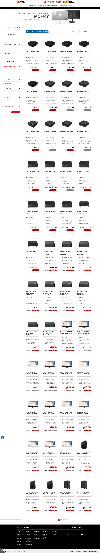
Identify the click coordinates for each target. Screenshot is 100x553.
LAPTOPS (23, 7)
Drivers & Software (29, 544)
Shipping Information (29, 540)
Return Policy (28, 537)
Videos (35, 537)
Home (3, 27)
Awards (35, 534)
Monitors (18, 537)
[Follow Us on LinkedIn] (80, 528)
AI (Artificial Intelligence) (10, 66)
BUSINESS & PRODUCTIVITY (10, 44)
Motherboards (19, 540)
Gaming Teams (37, 538)
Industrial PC (7, 53)
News (44, 538)
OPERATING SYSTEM (9, 106)
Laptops (18, 534)
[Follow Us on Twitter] (75, 528)
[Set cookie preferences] (3, 550)
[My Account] (50, 2)
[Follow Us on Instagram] (82, 528)
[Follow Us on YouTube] (77, 528)
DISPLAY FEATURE (8, 102)
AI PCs (8, 72)
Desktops (8, 27)
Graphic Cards (19, 538)
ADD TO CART (36, 110)
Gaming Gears (19, 543)
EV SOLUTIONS (71, 7)
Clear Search (15, 112)
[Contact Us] (48, 2)
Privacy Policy (78, 551)
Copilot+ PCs (9, 70)
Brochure (45, 534)
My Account (28, 534)
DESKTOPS (28, 7)
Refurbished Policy (29, 538)
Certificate (54, 537)
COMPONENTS (56, 7)
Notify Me (70, 110)
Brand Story (54, 535)
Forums (35, 535)
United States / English (93, 551)
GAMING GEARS (64, 7)
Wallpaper (45, 535)
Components (19, 541)
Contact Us (72, 551)
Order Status (28, 535)
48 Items (74, 31)
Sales (18, 545)
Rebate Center (28, 545)
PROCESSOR (7, 79)
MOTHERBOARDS (48, 7)
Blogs (35, 540)
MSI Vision (54, 534)
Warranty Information (29, 541)
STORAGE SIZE (7, 92)
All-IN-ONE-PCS (8, 49)
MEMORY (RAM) (7, 88)
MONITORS (34, 7)
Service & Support (29, 543)
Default (86, 31)
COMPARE (28, 110)
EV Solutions (19, 544)
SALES (77, 7)
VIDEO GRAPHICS (8, 83)
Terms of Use (85, 551)
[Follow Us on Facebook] (72, 528)
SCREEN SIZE (7, 97)
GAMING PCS (7, 40)
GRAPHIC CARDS (40, 7)
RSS (44, 540)
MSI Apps (45, 537)
